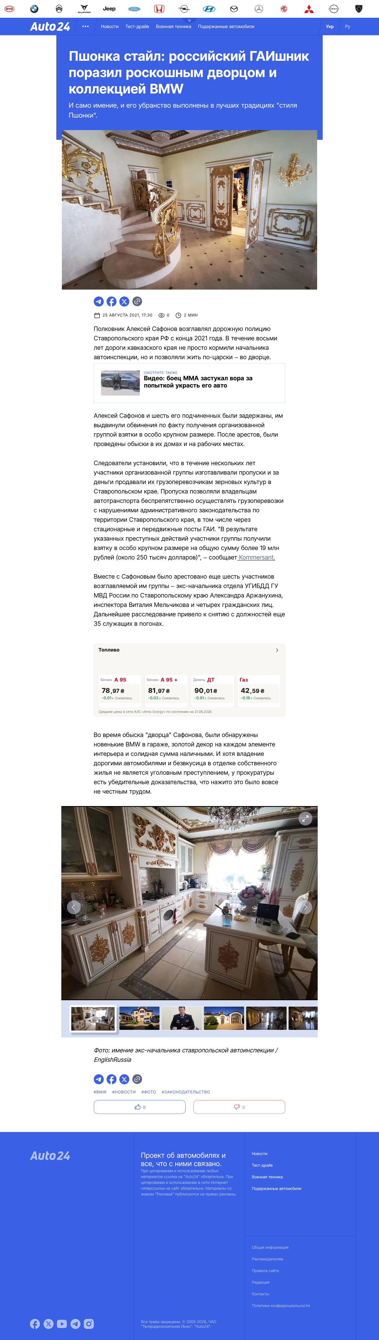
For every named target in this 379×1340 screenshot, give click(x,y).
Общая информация (270, 1247)
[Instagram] (89, 1324)
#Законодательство (186, 1092)
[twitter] (124, 301)
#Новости (124, 1092)
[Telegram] (75, 1324)
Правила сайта (265, 1270)
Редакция (260, 1282)
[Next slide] (305, 907)
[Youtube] (62, 1324)
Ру (347, 26)
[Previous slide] (74, 907)
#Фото (149, 1092)
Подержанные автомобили (226, 26)
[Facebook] (35, 1324)
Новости (109, 26)
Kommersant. (256, 557)
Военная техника (173, 26)
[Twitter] (49, 1324)
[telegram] (99, 301)
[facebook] (112, 301)
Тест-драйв (137, 26)
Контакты (260, 1294)
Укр (330, 26)
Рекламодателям (267, 1259)
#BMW (100, 1092)
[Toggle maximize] (305, 818)
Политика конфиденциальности (281, 1305)
